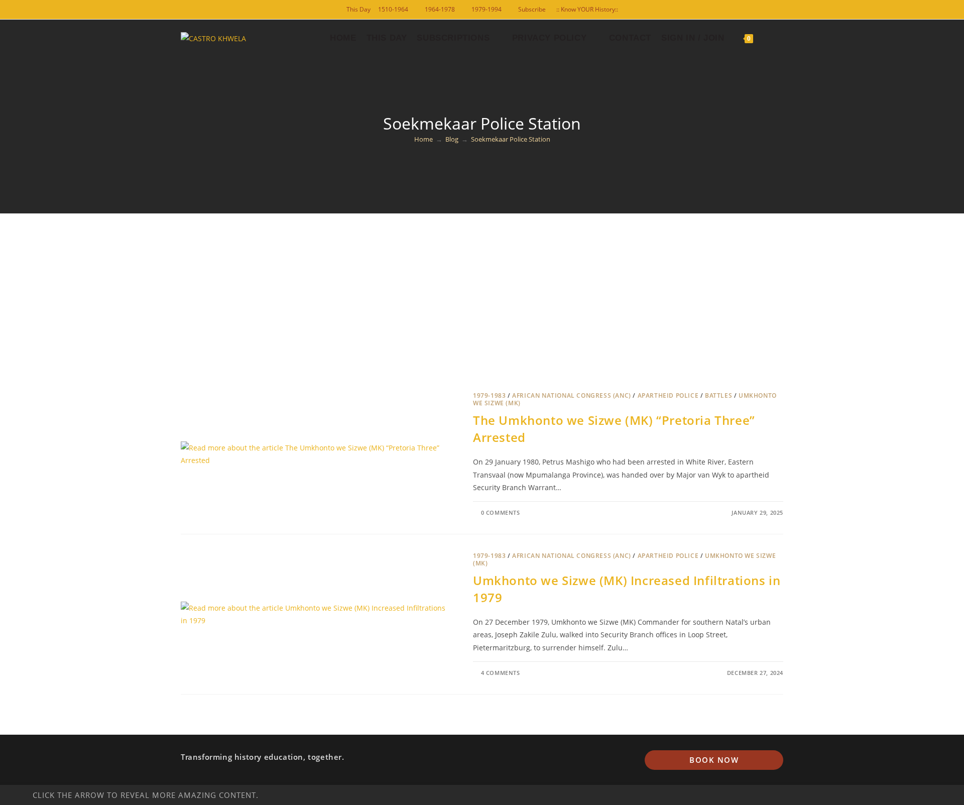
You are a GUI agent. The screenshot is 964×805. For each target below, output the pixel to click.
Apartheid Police (668, 395)
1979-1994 (486, 9)
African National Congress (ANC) (571, 395)
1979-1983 (489, 395)
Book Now (714, 760)
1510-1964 (393, 9)
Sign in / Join (692, 38)
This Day (358, 9)
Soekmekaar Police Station (510, 139)
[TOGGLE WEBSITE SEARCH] (766, 38)
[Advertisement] (482, 288)
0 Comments (500, 512)
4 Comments (500, 672)
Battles (718, 395)
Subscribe (532, 9)
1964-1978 (440, 9)
